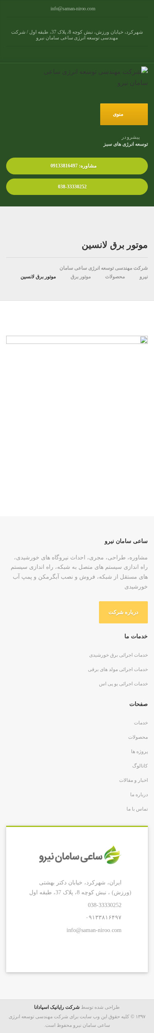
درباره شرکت (123, 612)
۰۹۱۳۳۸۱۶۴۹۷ (103, 917)
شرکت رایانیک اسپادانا (57, 1007)
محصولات (138, 737)
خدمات (141, 723)
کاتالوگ (140, 766)
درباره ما (139, 794)
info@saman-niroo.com (94, 930)
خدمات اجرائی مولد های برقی (118, 669)
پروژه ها (139, 751)
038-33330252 (73, 187)
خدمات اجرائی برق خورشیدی (118, 655)
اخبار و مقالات (133, 780)
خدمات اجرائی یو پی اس (123, 684)
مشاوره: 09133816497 (73, 166)
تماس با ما (137, 809)
